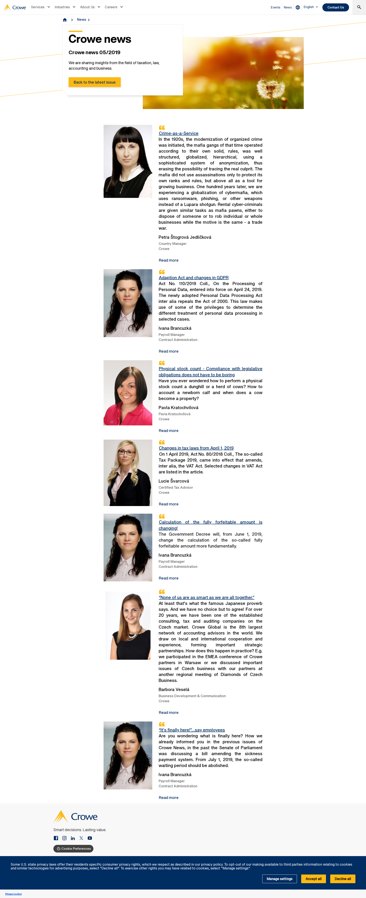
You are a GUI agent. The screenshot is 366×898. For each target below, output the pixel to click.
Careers (111, 7)
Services (37, 7)
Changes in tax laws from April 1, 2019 (196, 448)
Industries (62, 7)
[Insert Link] (57, 838)
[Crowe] (14, 7)
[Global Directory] (298, 7)
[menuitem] (41, 7)
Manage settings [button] (280, 878)
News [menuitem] (288, 7)
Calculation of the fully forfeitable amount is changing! (210, 525)
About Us (87, 7)
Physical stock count (210, 372)
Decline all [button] (343, 878)
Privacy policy (13, 894)
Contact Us (335, 7)
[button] (360, 858)
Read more (169, 260)
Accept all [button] (314, 878)
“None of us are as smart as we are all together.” (206, 597)
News (81, 19)
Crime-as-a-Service (178, 133)
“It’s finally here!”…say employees (192, 730)
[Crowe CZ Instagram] (66, 838)
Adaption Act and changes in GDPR (194, 278)
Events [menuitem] (275, 7)
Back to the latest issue (95, 82)
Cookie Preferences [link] (76, 848)
